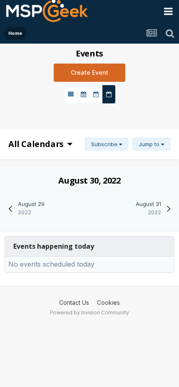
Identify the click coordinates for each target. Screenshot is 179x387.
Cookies (108, 302)
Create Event (89, 72)
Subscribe (105, 144)
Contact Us (74, 302)
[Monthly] (83, 94)
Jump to (150, 144)
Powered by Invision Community (89, 312)
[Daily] (108, 94)
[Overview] (70, 94)
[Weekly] (96, 94)
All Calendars (37, 143)
